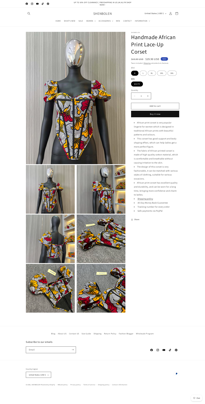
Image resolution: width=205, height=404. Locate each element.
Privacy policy (75, 385)
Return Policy (110, 333)
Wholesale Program (145, 333)
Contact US (74, 333)
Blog (53, 333)
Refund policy (63, 385)
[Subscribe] (73, 349)
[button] (29, 13)
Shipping (147, 63)
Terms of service (89, 385)
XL (152, 73)
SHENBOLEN (36, 385)
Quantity (134, 90)
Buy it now (155, 114)
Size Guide (86, 333)
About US (62, 333)
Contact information (119, 385)
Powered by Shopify (48, 385)
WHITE (137, 84)
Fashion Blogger (126, 333)
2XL (161, 73)
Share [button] (136, 219)
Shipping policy (145, 198)
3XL (172, 73)
